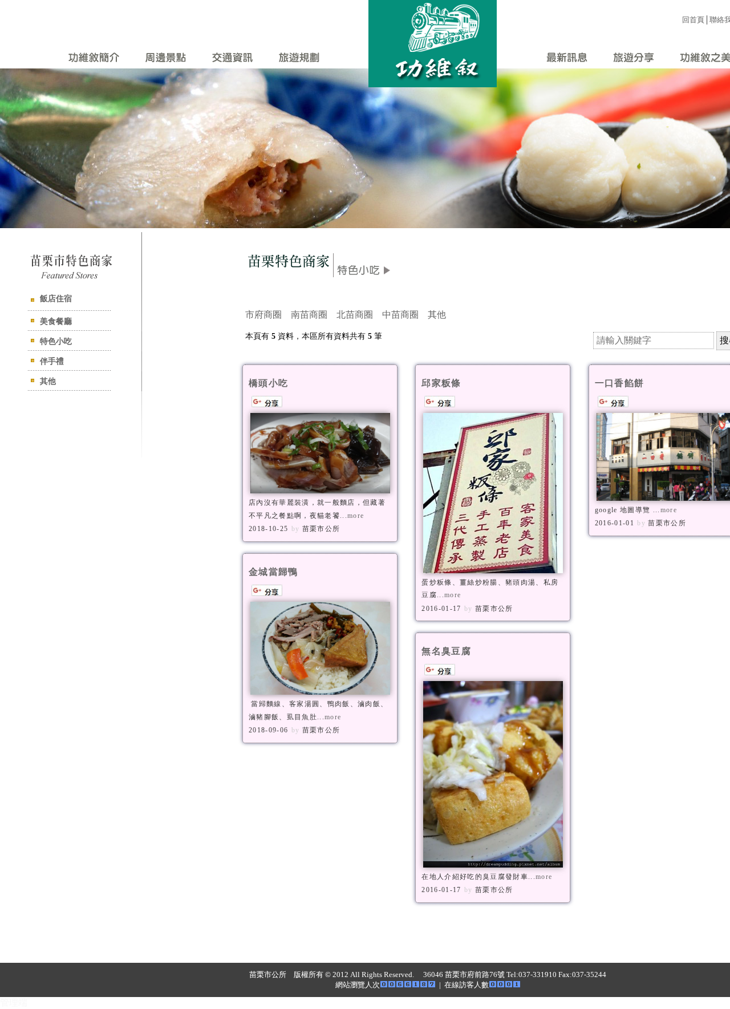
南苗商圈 (309, 314)
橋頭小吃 (268, 383)
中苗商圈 (400, 314)
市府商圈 (263, 314)
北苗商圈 (354, 314)
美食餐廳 (56, 321)
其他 (48, 381)
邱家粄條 (441, 383)
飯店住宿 (56, 298)
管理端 (13, 1002)
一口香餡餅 (619, 383)
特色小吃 (56, 341)
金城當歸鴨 (273, 572)
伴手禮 (52, 361)
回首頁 (693, 19)
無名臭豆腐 (446, 651)
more (355, 516)
